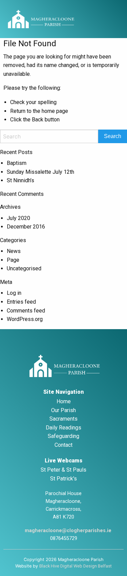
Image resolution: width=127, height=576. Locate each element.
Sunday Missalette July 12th (40, 172)
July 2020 (18, 218)
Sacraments (63, 419)
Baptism (16, 163)
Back (37, 119)
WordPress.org (25, 319)
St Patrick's (63, 478)
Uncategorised (24, 268)
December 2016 (26, 226)
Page (13, 260)
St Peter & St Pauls (63, 470)
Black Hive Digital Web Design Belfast (75, 566)
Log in (14, 293)
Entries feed (21, 302)
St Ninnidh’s (20, 180)
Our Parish (63, 410)
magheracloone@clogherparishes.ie (68, 530)
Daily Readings (63, 427)
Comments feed (26, 310)
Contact (63, 445)
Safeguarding (63, 436)
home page (55, 111)
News (14, 251)
